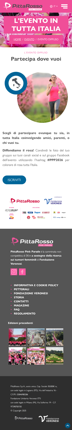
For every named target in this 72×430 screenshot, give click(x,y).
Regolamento (24, 313)
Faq (16, 309)
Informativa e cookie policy (36, 285)
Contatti (21, 301)
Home (17, 39)
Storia (19, 297)
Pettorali (21, 289)
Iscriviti (14, 180)
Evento (29, 39)
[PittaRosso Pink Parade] (23, 6)
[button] (54, 6)
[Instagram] (14, 271)
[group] (54, 6)
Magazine (21, 305)
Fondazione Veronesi (31, 293)
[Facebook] (22, 271)
